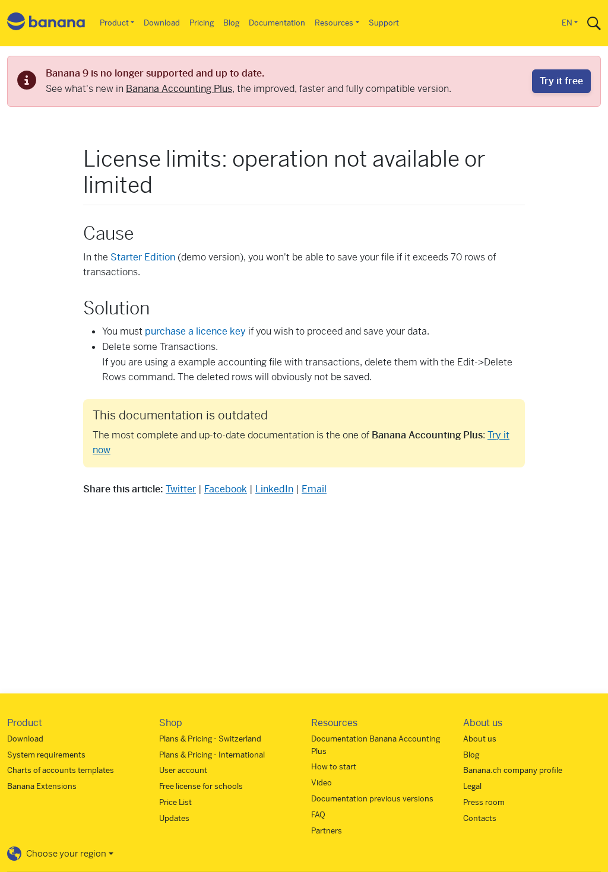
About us (479, 739)
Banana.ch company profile (512, 770)
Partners (326, 831)
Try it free (561, 81)
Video (321, 783)
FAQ (318, 815)
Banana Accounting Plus (179, 88)
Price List (175, 802)
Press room (484, 802)
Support (384, 23)
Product (114, 23)
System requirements (46, 755)
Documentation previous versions (372, 799)
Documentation (277, 23)
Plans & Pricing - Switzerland (210, 739)
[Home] (46, 23)
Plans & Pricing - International (212, 755)
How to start (333, 767)
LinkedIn (274, 489)
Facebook (225, 489)
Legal (472, 786)
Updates (174, 818)
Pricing (201, 23)
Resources (334, 23)
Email (314, 489)
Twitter (181, 489)
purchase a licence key (195, 331)
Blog (231, 23)
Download (162, 23)
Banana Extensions (42, 786)
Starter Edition (142, 257)
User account (183, 770)
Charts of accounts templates (60, 770)
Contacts (479, 818)
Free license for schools (201, 786)
